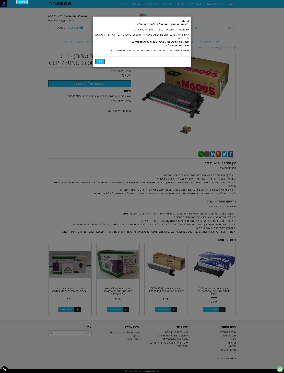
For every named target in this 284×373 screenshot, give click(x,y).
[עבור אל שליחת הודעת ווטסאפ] (280, 369)
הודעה (142, 35)
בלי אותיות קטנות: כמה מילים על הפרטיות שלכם (162, 24)
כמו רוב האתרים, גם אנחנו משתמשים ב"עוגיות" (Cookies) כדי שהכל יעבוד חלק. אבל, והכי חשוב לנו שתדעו (142, 40)
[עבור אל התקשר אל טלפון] (5, 369)
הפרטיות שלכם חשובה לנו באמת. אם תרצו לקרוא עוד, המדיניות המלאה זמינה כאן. (149, 50)
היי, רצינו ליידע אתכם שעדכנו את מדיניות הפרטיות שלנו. (161, 29)
